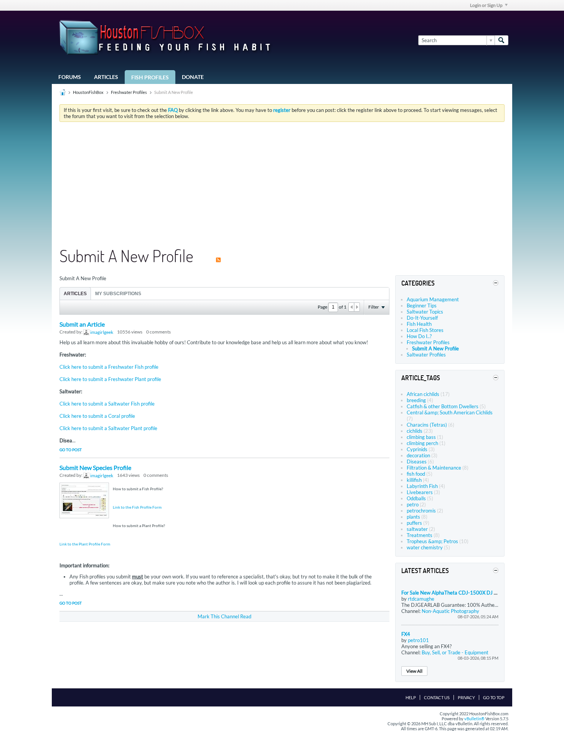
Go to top (494, 697)
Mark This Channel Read (224, 616)
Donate (193, 77)
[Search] (501, 40)
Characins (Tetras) (427, 425)
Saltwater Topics (425, 312)
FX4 (405, 634)
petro (413, 504)
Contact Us (437, 697)
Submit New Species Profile (95, 467)
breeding (416, 400)
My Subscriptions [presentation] (118, 293)
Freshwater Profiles (129, 92)
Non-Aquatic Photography (450, 611)
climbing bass (421, 437)
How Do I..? (419, 336)
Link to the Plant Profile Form (84, 544)
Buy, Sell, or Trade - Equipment (455, 652)
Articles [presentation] (75, 293)
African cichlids (423, 394)
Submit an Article (82, 324)
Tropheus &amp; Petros (432, 541)
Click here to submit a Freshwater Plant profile (110, 379)
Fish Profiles (150, 77)
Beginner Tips (422, 305)
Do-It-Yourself (422, 318)
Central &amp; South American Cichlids (450, 412)
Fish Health (419, 324)
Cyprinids (417, 449)
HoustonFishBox (88, 92)
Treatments (419, 535)
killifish (414, 480)
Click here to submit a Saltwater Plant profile (108, 428)
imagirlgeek (101, 332)
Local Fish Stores (425, 330)
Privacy (466, 697)
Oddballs (416, 498)
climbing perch (422, 443)
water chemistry (425, 547)
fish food (416, 474)
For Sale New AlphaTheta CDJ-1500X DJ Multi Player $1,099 (469, 593)
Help (411, 697)
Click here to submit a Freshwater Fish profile (108, 367)
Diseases (417, 461)
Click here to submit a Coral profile (97, 416)
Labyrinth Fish (422, 486)
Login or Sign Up (486, 5)
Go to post (70, 449)
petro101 (418, 640)
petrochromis (421, 511)
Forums (69, 77)
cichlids (414, 431)
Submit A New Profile (435, 348)
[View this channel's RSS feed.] (218, 255)
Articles (106, 77)
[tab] (75, 293)
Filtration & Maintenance (434, 468)
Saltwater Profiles (426, 355)
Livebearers (420, 492)
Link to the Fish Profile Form (137, 507)
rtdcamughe (421, 599)
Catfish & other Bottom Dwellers (442, 406)
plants (413, 517)
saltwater (417, 529)
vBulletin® (474, 718)
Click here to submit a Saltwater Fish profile (107, 404)
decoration (418, 455)
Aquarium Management (433, 299)
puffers (414, 523)
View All (414, 671)
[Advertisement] (282, 185)
